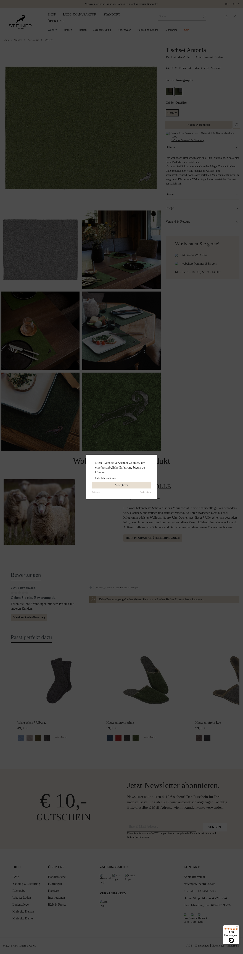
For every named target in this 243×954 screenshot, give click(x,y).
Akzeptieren (121, 485)
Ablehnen (96, 492)
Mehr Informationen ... (106, 478)
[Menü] (237, 927)
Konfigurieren (145, 492)
